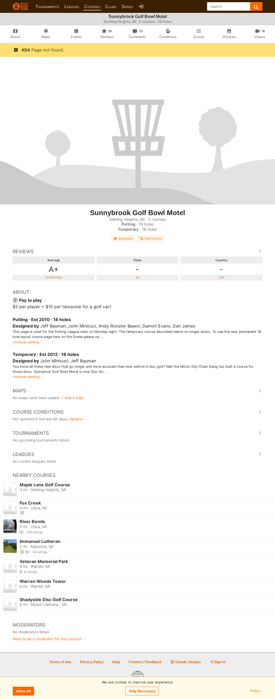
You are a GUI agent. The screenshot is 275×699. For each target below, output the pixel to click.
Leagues (71, 6)
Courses (92, 6)
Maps (19, 390)
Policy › (256, 691)
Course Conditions (38, 412)
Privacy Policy (92, 662)
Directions (126, 238)
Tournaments (47, 6)
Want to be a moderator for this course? (47, 639)
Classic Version (187, 662)
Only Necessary (142, 691)
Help (116, 662)
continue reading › (27, 342)
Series (127, 6)
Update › (76, 419)
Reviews (23, 251)
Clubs (110, 6)
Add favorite (152, 238)
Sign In (220, 662)
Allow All (23, 691)
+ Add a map (72, 398)
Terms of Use (60, 662)
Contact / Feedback (145, 662)
